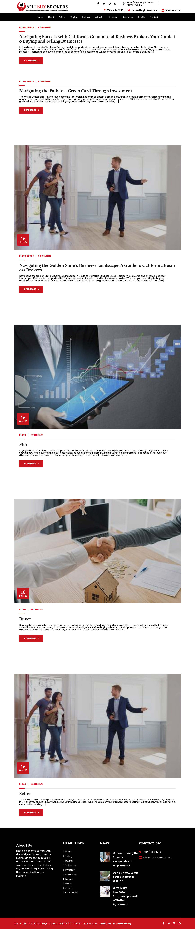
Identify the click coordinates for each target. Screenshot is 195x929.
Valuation (99, 17)
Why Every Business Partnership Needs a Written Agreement (125, 896)
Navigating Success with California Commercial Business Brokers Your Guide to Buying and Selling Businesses (97, 39)
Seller (25, 793)
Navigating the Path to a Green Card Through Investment (75, 91)
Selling (62, 17)
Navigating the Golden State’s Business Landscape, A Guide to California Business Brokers (97, 267)
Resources (128, 17)
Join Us (141, 17)
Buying (73, 17)
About (51, 17)
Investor (113, 17)
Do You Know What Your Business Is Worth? (125, 877)
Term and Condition (97, 923)
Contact (154, 17)
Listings (86, 17)
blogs (22, 27)
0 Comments (44, 27)
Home (40, 17)
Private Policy (122, 923)
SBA (23, 444)
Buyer (25, 619)
